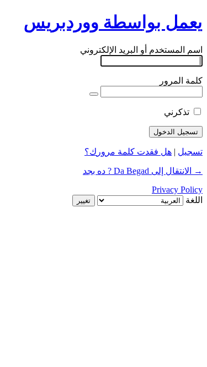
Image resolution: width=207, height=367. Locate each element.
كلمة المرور (181, 80)
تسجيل (190, 151)
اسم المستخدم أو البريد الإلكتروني (141, 49)
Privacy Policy (177, 189)
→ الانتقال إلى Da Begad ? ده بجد (143, 171)
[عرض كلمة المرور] (93, 94)
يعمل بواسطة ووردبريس (113, 22)
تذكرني (176, 112)
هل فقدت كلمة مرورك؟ (128, 151)
